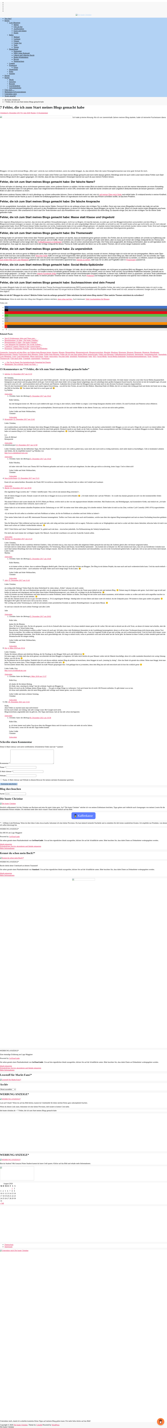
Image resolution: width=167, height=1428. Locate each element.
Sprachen (12, 82)
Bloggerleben (70, 352)
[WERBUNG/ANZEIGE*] (10, 1099)
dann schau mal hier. (65, 299)
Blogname (122, 352)
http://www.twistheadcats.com (15, 670)
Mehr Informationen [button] (7, 848)
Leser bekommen (23, 356)
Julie (6, 580)
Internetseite (139, 354)
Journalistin (162, 354)
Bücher (7, 76)
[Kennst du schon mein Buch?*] (12, 858)
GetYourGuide (14, 837)
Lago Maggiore (14, 23)
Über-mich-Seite (16, 358)
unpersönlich (35, 358)
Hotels (16, 33)
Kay (6, 648)
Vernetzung (45, 358)
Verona (16, 47)
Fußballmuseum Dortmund (124, 354)
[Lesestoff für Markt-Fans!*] (10, 1080)
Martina (7, 539)
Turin (15, 45)
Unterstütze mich (11, 94)
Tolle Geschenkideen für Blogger (97, 299)
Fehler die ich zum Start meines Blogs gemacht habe (79, 354)
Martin (7, 488)
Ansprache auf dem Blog (17, 352)
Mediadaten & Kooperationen (15, 92)
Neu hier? (8, 19)
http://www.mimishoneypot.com (16, 453)
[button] (6, 307)
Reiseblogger (82, 356)
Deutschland (13, 49)
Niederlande (13, 69)
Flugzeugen (131, 260)
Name (46, 356)
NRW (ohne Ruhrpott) (22, 53)
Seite (90, 356)
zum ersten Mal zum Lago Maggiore (14, 260)
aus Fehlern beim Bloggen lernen (39, 352)
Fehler (41, 354)
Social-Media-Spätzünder (117, 356)
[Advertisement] (68, 1133)
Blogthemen (154, 352)
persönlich (73, 356)
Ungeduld (26, 358)
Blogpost (130, 352)
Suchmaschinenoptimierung (136, 356)
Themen (155, 356)
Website (3, 776)
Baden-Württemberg (21, 57)
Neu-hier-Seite (42, 256)
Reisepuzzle (9, 419)
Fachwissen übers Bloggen (28, 354)
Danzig (15, 354)
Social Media (102, 356)
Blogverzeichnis (6, 354)
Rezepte (12, 84)
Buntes (7, 78)
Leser (14, 356)
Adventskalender (15, 88)
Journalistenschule (150, 354)
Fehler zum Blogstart (106, 354)
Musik (11, 80)
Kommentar (5, 763)
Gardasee (17, 39)
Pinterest (90, 276)
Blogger (61, 352)
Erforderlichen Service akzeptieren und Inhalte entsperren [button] (20, 846)
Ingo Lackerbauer (11, 478)
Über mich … (9, 90)
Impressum (8, 1247)
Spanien (12, 74)
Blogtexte (145, 352)
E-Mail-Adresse (6, 771)
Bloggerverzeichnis (96, 352)
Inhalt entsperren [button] (6, 844)
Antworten (8, 394)
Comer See (18, 43)
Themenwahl (4, 358)
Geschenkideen (14, 86)
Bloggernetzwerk (82, 352)
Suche (2, 794)
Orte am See (18, 27)
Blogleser (114, 352)
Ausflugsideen (19, 29)
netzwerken (53, 356)
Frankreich (13, 65)
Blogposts (137, 352)
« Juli (2, 1203)
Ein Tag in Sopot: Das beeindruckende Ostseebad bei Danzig (28, 362)
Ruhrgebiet (18, 51)
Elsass (16, 67)
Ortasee (16, 41)
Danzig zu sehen (83, 260)
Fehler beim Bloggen (51, 354)
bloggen (55, 352)
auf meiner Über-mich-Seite (110, 195)
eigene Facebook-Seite (46, 274)
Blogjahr (107, 352)
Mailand (17, 37)
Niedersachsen (19, 61)
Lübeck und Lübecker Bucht (24, 55)
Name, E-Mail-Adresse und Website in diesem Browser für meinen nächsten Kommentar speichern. (38, 780)
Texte (149, 356)
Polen (11, 71)
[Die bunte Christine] (8, 804)
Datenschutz (9, 1245)
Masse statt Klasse (36, 356)
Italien (11, 35)
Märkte (16, 25)
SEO (94, 356)
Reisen (7, 21)
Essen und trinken (20, 31)
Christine (3, 113)
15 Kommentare (42, 113)
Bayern (16, 59)
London (12, 63)
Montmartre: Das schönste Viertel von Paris (21, 364)
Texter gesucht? (10, 96)
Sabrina (7, 374)
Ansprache (4, 352)
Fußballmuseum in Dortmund (49, 242)
